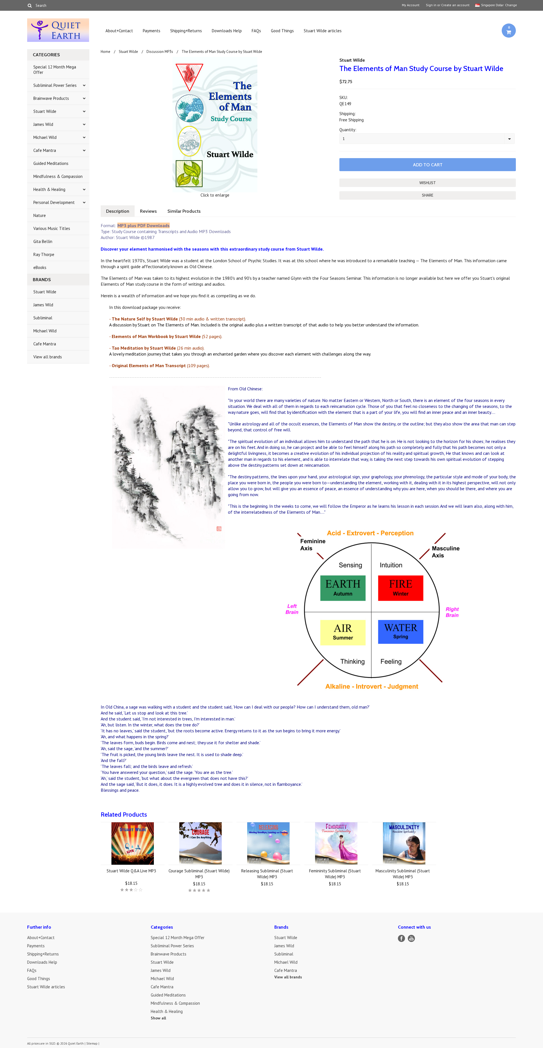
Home (105, 51)
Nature (39, 215)
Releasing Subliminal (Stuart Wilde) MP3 (267, 873)
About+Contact (119, 30)
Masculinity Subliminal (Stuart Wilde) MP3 (403, 873)
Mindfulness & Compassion (58, 176)
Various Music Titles (51, 228)
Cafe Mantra (44, 150)
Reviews (148, 211)
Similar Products (184, 211)
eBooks (39, 267)
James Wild (43, 124)
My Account (410, 5)
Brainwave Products (51, 98)
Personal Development (54, 202)
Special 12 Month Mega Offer (54, 69)
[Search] (29, 5)
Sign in (431, 5)
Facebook (401, 938)
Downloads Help (227, 30)
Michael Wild (45, 137)
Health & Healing (49, 189)
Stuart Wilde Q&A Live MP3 (131, 870)
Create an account (455, 5)
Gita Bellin (42, 241)
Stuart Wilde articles (323, 30)
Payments (151, 30)
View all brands (47, 357)
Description (117, 211)
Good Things (282, 30)
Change (510, 5)
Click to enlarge (215, 195)
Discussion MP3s (159, 51)
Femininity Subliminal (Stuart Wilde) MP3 (335, 873)
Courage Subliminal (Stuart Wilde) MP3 (199, 873)
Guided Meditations (50, 163)
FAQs (256, 30)
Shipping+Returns (186, 30)
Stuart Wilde (44, 111)
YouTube (411, 938)
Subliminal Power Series (55, 85)
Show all (158, 1018)
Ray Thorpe (43, 254)
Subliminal (42, 317)
